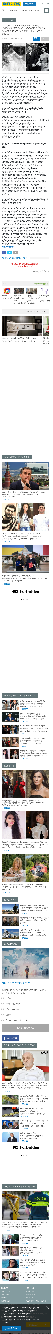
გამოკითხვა (11, 943)
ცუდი (8, 1015)
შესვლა (45, 4)
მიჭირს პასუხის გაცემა (17, 1020)
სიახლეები (13, 11)
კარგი (9, 998)
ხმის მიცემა (25, 1028)
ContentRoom (37, 311)
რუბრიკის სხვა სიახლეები (20, 695)
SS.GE (5, 284)
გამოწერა (30, 4)
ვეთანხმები (11, 1328)
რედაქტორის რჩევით (17, 457)
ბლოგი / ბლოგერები (30, 11)
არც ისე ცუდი (12, 1009)
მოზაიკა (9, 20)
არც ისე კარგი (13, 1004)
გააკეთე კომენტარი (40, 271)
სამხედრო (10, 899)
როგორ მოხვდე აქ (41, 284)
